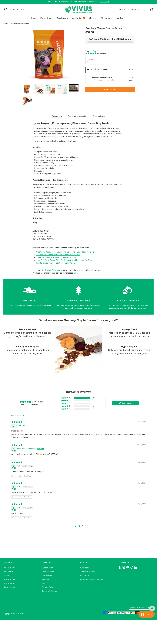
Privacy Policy (48, 587)
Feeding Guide (99, 116)
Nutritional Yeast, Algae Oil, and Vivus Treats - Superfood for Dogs (65, 252)
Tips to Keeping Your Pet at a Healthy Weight (55, 263)
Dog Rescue (47, 575)
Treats (33, 18)
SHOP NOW (104, 2)
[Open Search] (5, 9)
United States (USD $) (127, 10)
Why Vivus (105, 18)
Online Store (8, 583)
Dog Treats (93, 51)
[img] (16, 422)
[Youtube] (127, 567)
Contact (120, 18)
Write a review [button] (125, 403)
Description (57, 116)
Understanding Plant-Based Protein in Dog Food (57, 257)
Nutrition (7, 575)
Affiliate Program (87, 572)
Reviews (45, 579)
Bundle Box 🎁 (78, 18)
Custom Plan (47, 568)
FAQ (44, 583)
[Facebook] (120, 567)
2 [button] (75, 525)
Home (5, 23)
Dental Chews (46, 18)
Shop (91, 18)
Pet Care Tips (48, 572)
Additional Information (77, 116)
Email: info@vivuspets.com (91, 579)
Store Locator (9, 587)
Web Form (84, 575)
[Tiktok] (131, 567)
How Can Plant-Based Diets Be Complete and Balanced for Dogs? (65, 260)
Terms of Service (49, 591)
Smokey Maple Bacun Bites (19, 23)
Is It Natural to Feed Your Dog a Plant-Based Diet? (58, 254)
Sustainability (9, 579)
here (75, 273)
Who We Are (9, 568)
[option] (50, 55)
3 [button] (79, 525)
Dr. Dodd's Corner (52, 270)
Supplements (62, 18)
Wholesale (84, 568)
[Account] (145, 9)
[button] (91, 53)
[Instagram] (124, 567)
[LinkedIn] (135, 567)
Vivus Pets (19, 614)
